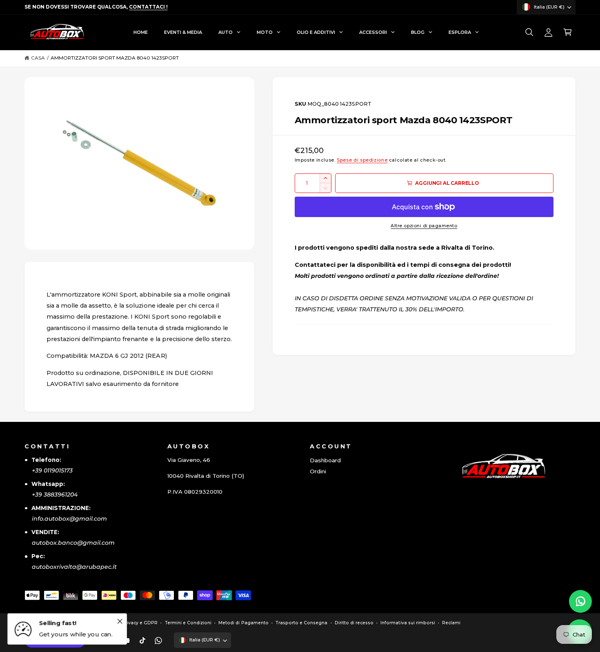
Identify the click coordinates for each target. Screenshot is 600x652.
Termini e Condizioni (188, 622)
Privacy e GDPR (140, 622)
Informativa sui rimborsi (407, 622)
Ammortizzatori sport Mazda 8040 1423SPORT (115, 58)
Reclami (451, 622)
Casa (38, 58)
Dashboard (325, 460)
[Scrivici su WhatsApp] (580, 601)
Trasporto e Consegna (301, 622)
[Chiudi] (119, 621)
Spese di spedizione (362, 160)
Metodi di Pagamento (243, 622)
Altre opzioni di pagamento (424, 225)
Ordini (318, 471)
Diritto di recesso (354, 622)
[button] (529, 32)
